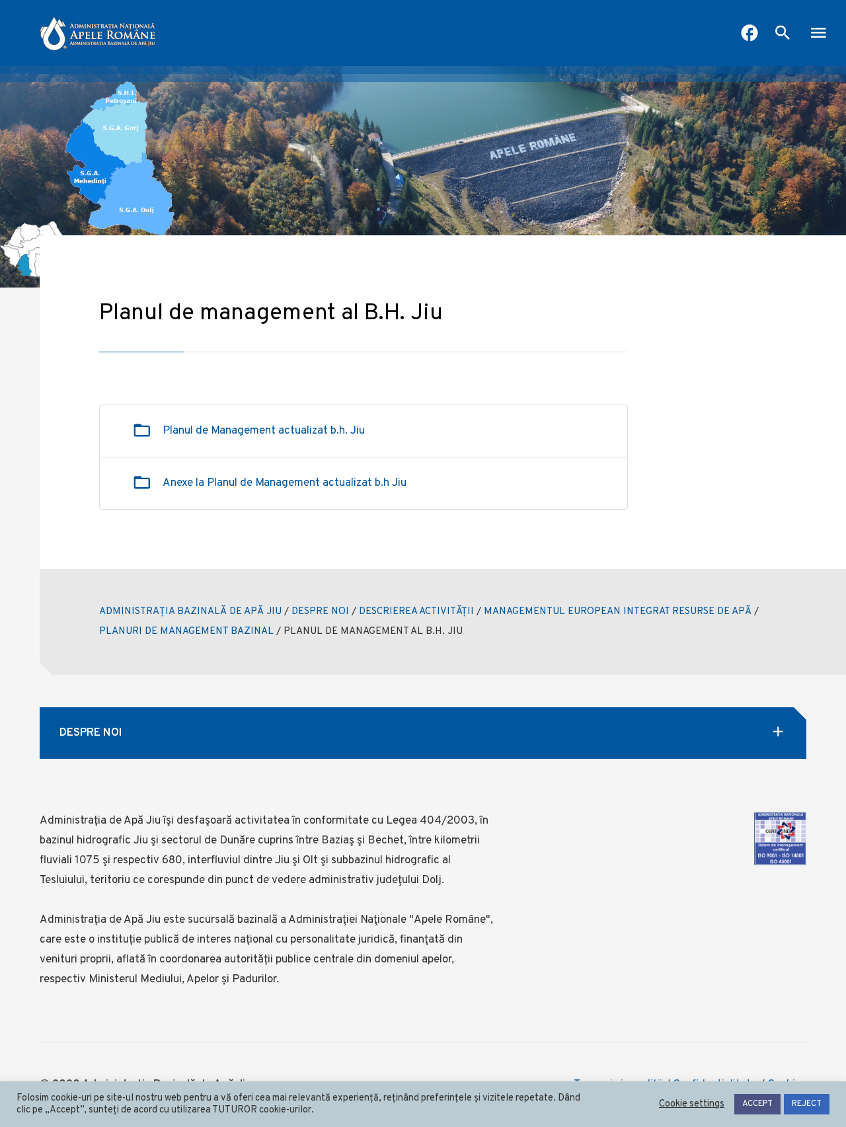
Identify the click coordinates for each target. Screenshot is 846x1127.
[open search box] (782, 34)
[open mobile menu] (818, 34)
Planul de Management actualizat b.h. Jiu (264, 431)
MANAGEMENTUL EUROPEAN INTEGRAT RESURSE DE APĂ (617, 611)
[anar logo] (98, 33)
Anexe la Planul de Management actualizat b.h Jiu (284, 483)
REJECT (807, 1104)
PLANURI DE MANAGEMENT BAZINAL (186, 631)
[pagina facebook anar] (749, 34)
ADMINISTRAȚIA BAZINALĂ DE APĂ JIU (190, 611)
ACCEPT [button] (757, 1104)
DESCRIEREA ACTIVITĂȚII (416, 611)
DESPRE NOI (320, 611)
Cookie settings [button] (691, 1104)
